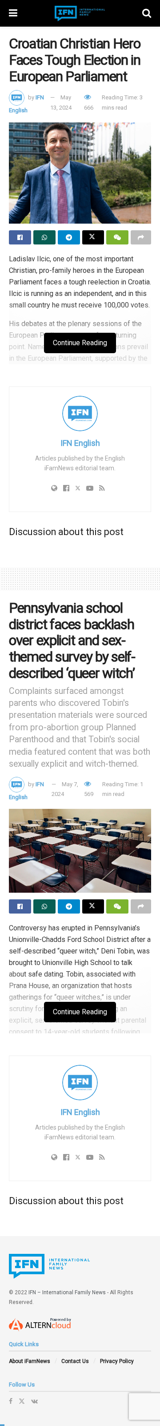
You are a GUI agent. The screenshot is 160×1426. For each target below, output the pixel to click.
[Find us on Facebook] (10, 1401)
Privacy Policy (117, 1361)
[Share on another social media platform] (141, 237)
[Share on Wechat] (117, 237)
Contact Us (75, 1361)
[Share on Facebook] (20, 237)
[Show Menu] (13, 13)
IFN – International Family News (67, 1292)
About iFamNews (29, 1361)
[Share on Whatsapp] (44, 237)
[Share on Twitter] (93, 237)
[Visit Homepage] (80, 13)
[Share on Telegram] (69, 237)
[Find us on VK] (34, 1401)
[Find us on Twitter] (22, 1401)
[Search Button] (146, 13)
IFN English (80, 443)
